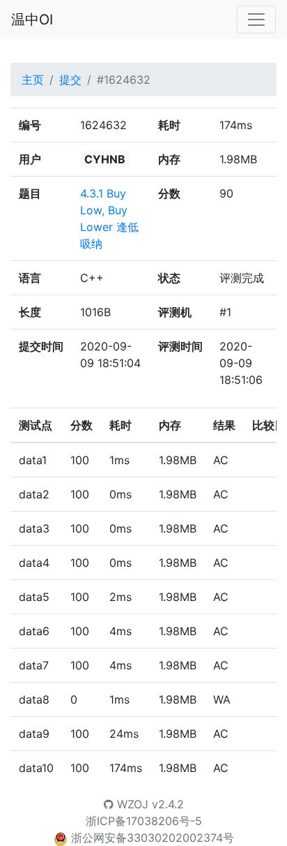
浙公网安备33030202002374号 (152, 838)
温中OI (32, 19)
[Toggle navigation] (256, 20)
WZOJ (131, 804)
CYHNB (104, 159)
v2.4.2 (168, 804)
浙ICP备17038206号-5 (144, 821)
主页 (33, 80)
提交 (70, 80)
